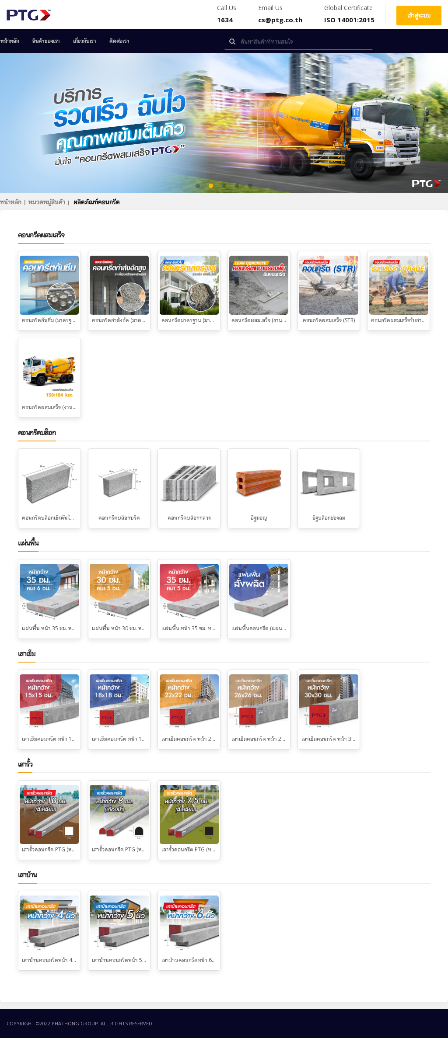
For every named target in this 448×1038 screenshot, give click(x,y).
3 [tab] (224, 186)
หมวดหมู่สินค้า (46, 202)
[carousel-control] (22, 123)
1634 (225, 19)
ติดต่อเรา (119, 41)
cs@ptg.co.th (280, 19)
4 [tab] (237, 186)
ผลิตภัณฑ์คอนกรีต (97, 202)
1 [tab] (197, 186)
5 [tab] (250, 186)
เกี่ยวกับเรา (84, 41)
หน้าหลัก (9, 41)
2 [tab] (210, 186)
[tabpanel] (224, 123)
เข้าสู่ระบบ (418, 15)
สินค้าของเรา (46, 41)
